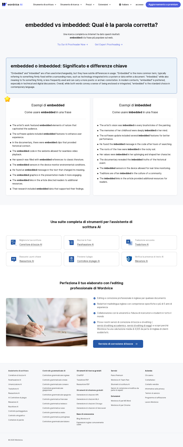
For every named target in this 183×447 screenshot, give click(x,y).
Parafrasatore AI (85, 244)
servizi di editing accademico (111, 325)
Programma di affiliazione (155, 398)
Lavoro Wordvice (151, 402)
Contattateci (150, 380)
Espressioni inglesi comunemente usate (90, 424)
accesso (139, 5)
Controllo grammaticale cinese (54, 380)
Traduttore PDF (83, 380)
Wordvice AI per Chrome (120, 405)
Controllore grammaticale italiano (55, 422)
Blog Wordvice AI (83, 419)
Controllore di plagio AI (88, 261)
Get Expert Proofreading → (109, 44)
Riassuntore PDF (83, 384)
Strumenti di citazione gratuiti (90, 390)
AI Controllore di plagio (17, 398)
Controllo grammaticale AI (53, 371)
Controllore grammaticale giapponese (52, 389)
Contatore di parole (16, 420)
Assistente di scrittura (18, 371)
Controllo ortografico (16, 416)
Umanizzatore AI (15, 384)
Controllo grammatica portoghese (56, 417)
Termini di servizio (152, 393)
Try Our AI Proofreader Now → (72, 44)
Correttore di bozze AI (30, 244)
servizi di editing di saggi (139, 325)
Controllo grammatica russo (53, 408)
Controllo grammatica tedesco (54, 404)
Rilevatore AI (141, 261)
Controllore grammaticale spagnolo (56, 395)
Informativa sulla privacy (154, 389)
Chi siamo (149, 375)
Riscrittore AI (13, 407)
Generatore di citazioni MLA (88, 399)
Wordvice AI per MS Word (121, 401)
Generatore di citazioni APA (88, 395)
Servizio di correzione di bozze (115, 344)
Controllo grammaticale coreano (55, 384)
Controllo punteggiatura (17, 411)
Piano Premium (117, 375)
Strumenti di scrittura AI (120, 384)
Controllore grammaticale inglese (55, 375)
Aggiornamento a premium (163, 4)
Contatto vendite (152, 384)
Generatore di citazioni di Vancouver (91, 408)
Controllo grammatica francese (54, 399)
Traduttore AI (142, 244)
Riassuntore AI (26, 261)
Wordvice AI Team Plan (120, 380)
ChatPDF (80, 375)
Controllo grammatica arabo (53, 413)
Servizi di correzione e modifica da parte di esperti (125, 389)
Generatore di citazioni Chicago (89, 404)
